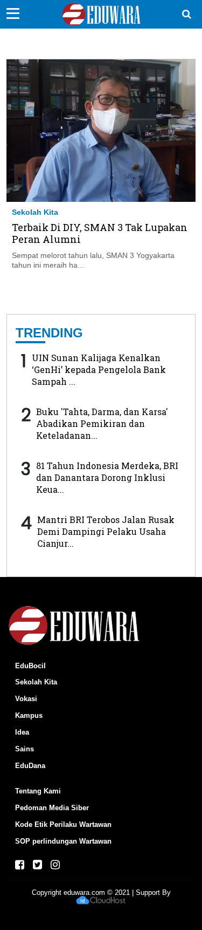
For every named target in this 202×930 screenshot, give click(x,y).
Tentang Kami (38, 791)
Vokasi (26, 699)
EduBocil (30, 666)
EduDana (30, 766)
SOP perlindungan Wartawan (63, 841)
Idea (22, 732)
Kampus (29, 715)
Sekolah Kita (35, 212)
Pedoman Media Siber (52, 808)
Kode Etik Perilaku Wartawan (63, 824)
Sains (24, 749)
